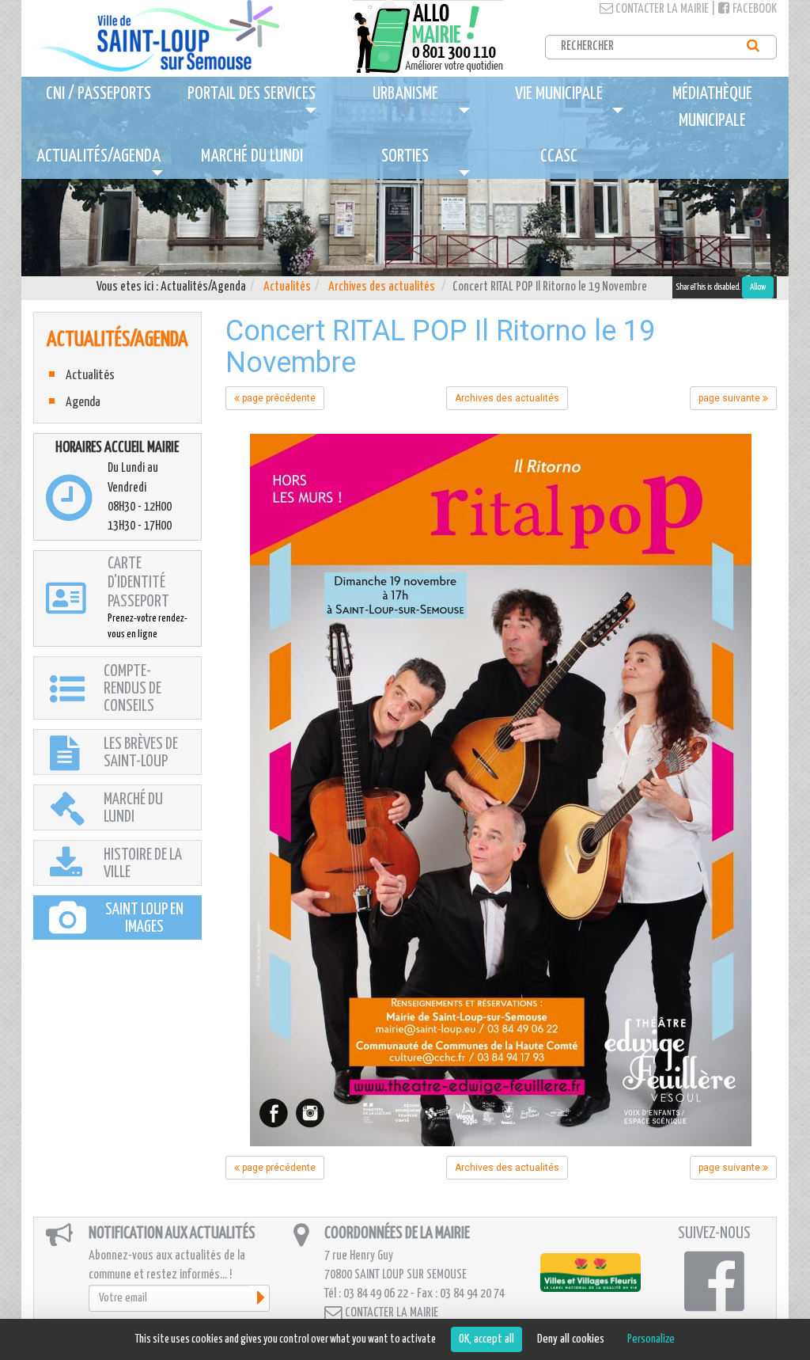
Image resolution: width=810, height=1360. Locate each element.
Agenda (83, 402)
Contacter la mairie (661, 9)
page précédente (278, 398)
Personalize (651, 1339)
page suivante (730, 398)
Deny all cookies (570, 1339)
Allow (758, 287)
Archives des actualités (381, 287)
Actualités (287, 287)
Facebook (753, 9)
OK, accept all (486, 1339)
